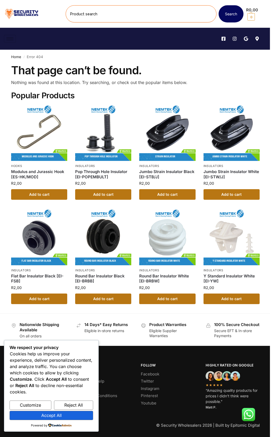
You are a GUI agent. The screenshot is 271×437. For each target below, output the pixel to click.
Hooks (16, 166)
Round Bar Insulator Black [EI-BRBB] (100, 278)
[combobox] (141, 13)
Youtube (148, 403)
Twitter (147, 381)
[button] (256, 14)
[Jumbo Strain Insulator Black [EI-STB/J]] (167, 133)
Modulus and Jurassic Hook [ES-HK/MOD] (37, 174)
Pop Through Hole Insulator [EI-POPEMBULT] (101, 174)
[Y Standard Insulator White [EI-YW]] (232, 237)
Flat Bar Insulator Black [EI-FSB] (37, 278)
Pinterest (149, 395)
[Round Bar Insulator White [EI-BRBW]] (167, 237)
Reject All (73, 405)
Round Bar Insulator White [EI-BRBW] (164, 278)
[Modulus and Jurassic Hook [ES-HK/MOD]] (39, 133)
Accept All (51, 415)
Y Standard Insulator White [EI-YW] (229, 278)
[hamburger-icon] (10, 39)
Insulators (85, 166)
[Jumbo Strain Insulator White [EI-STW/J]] (232, 133)
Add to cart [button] (39, 194)
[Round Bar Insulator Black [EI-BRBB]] (103, 237)
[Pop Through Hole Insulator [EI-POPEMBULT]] (103, 133)
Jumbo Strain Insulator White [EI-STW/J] (231, 174)
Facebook (150, 373)
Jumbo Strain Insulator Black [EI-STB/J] (167, 174)
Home (16, 57)
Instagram (150, 388)
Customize (30, 405)
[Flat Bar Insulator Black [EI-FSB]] (39, 237)
